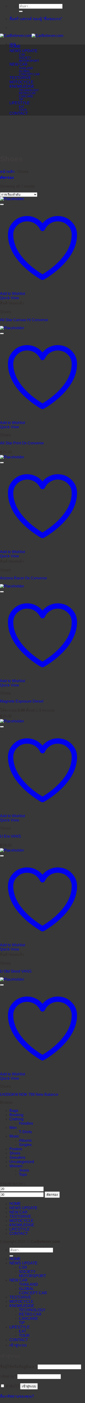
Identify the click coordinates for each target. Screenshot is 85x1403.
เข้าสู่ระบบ (29, 1386)
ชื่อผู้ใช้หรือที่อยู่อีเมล (18, 1367)
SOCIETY (25, 57)
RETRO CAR (27, 93)
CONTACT (18, 113)
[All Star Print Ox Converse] (12, 328)
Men (13, 1128)
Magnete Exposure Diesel (21, 701)
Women (15, 1166)
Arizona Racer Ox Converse (23, 578)
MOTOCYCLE (21, 82)
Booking (16, 1115)
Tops (23, 1175)
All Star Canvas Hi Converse (24, 320)
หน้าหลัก (7, 172)
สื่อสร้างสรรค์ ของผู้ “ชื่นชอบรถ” (35, 19)
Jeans (24, 1170)
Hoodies (26, 1123)
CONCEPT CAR (29, 74)
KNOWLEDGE (21, 86)
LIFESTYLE (19, 103)
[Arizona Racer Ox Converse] (12, 457)
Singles (25, 1145)
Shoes (14, 1153)
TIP (21, 99)
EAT (21, 106)
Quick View (9, 298)
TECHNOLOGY (29, 90)
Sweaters (17, 1157)
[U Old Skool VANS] (12, 850)
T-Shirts (25, 1132)
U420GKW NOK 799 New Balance (29, 1094)
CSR (22, 54)
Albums (25, 1140)
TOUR (23, 109)
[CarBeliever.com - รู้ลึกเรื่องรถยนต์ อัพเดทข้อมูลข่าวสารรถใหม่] (31, 36)
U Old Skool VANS (16, 971)
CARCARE (26, 96)
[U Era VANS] (12, 721)
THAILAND (26, 68)
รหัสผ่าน (8, 1376)
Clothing (16, 1119)
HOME (15, 47)
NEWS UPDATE (23, 51)
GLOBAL (24, 71)
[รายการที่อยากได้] (2, 204)
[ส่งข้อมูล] (21, 11)
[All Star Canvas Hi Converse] (12, 199)
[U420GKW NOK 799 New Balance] (12, 979)
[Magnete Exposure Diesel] (12, 586)
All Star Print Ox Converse (22, 443)
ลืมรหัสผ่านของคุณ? (17, 1396)
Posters (15, 1149)
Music (14, 1136)
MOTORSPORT (29, 60)
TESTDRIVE (20, 78)
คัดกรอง (52, 1194)
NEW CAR (18, 64)
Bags (13, 1111)
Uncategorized (21, 1162)
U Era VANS (10, 836)
